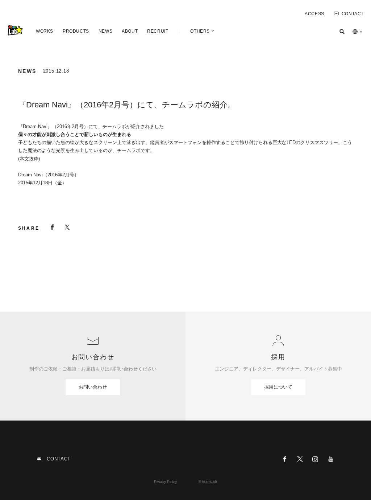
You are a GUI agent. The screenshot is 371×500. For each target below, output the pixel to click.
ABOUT (130, 31)
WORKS (44, 31)
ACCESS (314, 13)
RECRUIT (157, 31)
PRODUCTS (76, 31)
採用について (278, 387)
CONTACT (353, 13)
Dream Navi (30, 174)
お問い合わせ (93, 387)
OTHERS (200, 31)
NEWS (105, 31)
